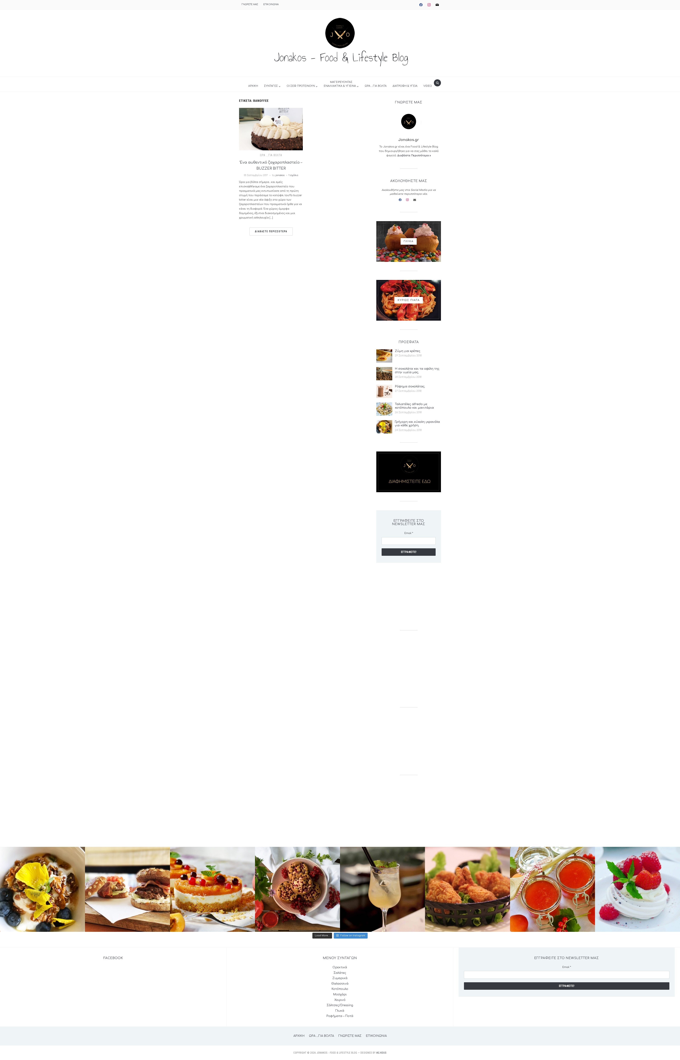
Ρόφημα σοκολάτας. (410, 386)
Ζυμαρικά (339, 978)
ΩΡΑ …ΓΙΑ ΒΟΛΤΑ (376, 86)
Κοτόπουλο (340, 989)
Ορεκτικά (340, 967)
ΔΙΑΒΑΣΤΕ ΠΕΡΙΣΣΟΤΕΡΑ (271, 231)
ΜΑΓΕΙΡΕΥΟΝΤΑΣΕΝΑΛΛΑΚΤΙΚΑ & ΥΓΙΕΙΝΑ (340, 84)
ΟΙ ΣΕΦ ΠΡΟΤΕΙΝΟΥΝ (301, 86)
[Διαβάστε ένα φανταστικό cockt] (382, 889)
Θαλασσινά (339, 983)
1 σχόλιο (293, 175)
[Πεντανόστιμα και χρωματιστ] (552, 889)
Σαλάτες (340, 972)
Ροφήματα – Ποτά (339, 1016)
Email (408, 533)
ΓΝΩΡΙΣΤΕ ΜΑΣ (250, 4)
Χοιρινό (339, 1000)
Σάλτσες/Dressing (340, 1005)
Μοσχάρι (340, 994)
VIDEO (427, 86)
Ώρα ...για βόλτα (271, 155)
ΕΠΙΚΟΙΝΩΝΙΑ (271, 4)
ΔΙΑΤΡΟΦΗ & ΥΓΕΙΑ (405, 86)
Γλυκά (339, 1010)
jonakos (280, 175)
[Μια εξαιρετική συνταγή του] (42, 889)
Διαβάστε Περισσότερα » (414, 155)
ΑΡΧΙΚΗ (253, 86)
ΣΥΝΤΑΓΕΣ (271, 86)
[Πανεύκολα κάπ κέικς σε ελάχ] (297, 889)
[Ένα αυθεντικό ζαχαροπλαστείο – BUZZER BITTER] (271, 128)
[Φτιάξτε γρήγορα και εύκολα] (212, 889)
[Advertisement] (408, 596)
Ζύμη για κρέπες (407, 351)
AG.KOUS (381, 1052)
